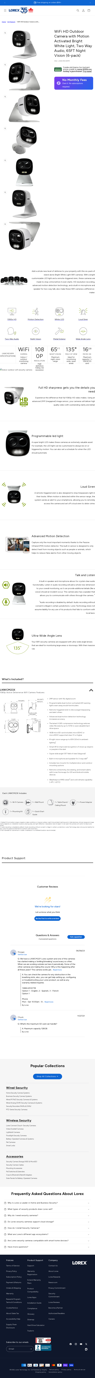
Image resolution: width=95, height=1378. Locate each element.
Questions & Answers (47, 935)
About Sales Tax (12, 1313)
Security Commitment (53, 1295)
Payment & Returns (13, 1282)
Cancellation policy (55, 1372)
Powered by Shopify (40, 1370)
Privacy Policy (11, 1271)
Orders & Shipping (13, 1288)
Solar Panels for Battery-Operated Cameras (21, 1178)
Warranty (9, 1294)
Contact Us (53, 1266)
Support (30, 1266)
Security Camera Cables (15, 1165)
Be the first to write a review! (47, 918)
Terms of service (79, 1369)
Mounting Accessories (14, 1168)
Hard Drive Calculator (36, 1325)
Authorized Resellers (56, 1313)
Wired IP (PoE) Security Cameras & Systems (21, 1100)
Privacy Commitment (56, 1288)
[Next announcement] (90, 2)
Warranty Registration (32, 1272)
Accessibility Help (13, 1319)
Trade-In (30, 1331)
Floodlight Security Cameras (16, 1136)
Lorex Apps (31, 1297)
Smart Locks (10, 1146)
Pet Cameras (10, 1142)
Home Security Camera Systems (18, 1093)
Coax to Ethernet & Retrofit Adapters (19, 1175)
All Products (11, 22)
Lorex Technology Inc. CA (24, 1370)
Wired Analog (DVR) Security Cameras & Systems (24, 1103)
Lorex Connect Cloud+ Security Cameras (21, 1126)
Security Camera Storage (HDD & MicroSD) (21, 1162)
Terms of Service (12, 1266)
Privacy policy (66, 1369)
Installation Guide (34, 1303)
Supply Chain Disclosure (11, 1326)
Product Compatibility (32, 1290)
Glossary (30, 1314)
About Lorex (53, 1271)
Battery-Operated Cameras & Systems (20, 1139)
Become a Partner (55, 1308)
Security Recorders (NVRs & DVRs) (18, 1106)
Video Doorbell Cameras (15, 1129)
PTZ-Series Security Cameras (16, 1109)
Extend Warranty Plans (34, 1281)
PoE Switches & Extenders (15, 1172)
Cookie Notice (12, 1308)
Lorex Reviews (54, 1302)
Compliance (32, 1308)
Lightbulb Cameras (13, 1132)
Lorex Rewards (54, 1277)
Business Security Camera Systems (19, 1096)
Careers (51, 1319)
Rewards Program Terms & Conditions (14, 1300)
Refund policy (54, 1369)
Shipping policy (40, 1372)
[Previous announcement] (5, 2)
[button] (5, 10)
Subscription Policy (14, 1277)
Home (4, 22)
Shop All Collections (46, 1076)
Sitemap (30, 1320)
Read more (57, 970)
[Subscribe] (31, 1349)
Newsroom (52, 1282)
